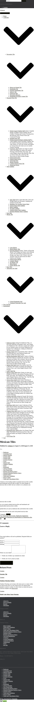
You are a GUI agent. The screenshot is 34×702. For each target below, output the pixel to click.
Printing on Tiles (21, 517)
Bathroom (5, 452)
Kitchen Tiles (10, 351)
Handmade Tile (14, 89)
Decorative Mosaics (15, 95)
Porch (4, 465)
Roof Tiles (9, 267)
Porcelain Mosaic (14, 250)
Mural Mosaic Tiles (15, 249)
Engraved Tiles (14, 93)
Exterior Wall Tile (11, 396)
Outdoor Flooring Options (7, 580)
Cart (4, 438)
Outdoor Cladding (8, 464)
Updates (5, 7)
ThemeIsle (14, 699)
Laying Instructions (8, 639)
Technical (5, 637)
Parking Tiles (10, 424)
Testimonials (6, 642)
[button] (18, 53)
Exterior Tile (3, 574)
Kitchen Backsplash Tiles (13, 356)
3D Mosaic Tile (14, 262)
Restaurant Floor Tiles (12, 430)
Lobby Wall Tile (11, 371)
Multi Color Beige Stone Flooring (9, 594)
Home (5, 16)
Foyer (4, 461)
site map (5, 645)
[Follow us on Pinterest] (12, 664)
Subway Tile (13, 92)
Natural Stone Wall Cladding (17, 205)
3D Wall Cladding (14, 208)
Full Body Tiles (14, 148)
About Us (5, 601)
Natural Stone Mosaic (15, 259)
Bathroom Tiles (11, 343)
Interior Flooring (7, 455)
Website (2, 544)
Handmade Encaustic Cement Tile (19, 96)
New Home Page (7, 470)
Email (2, 542)
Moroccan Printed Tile (16, 87)
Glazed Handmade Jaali (16, 301)
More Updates (7, 626)
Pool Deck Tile (10, 405)
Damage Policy (7, 474)
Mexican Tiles (5, 517)
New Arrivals (6, 304)
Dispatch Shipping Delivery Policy (12, 473)
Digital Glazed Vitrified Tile (17, 131)
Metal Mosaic (13, 264)
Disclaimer (6, 605)
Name (2, 541)
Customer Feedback (8, 640)
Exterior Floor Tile (11, 387)
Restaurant (6, 467)
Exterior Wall (6, 456)
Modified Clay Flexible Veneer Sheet (19, 204)
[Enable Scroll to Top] (1, 701)
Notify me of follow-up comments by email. (13, 555)
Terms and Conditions (9, 476)
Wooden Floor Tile (15, 138)
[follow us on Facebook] (2, 664)
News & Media (7, 602)
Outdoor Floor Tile (11, 411)
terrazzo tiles (29, 517)
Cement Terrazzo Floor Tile (17, 163)
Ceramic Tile (14, 516)
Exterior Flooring (7, 459)
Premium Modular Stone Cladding (19, 211)
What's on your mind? (5, 552)
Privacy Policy (7, 477)
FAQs (4, 643)
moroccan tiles (13, 517)
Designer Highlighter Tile (16, 90)
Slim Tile (12, 199)
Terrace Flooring (7, 468)
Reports (5, 604)
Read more (15, 588)
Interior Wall (6, 462)
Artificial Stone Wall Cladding (18, 210)
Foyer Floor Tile (11, 436)
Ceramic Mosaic (14, 261)
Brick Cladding (14, 207)
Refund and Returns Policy (10, 471)
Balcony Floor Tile (11, 372)
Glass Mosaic (13, 247)
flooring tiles (21, 516)
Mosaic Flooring (14, 162)
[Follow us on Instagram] (16, 664)
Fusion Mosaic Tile (15, 265)
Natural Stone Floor (15, 157)
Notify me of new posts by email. (10, 558)
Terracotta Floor (14, 160)
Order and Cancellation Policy (11, 479)
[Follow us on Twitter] (7, 664)
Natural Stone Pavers (15, 159)
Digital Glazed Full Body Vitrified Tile (20, 140)
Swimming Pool (7, 454)
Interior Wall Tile (11, 365)
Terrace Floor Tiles (11, 380)
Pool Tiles (9, 213)
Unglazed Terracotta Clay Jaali (18, 303)
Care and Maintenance (9, 636)
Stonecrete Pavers (14, 165)
